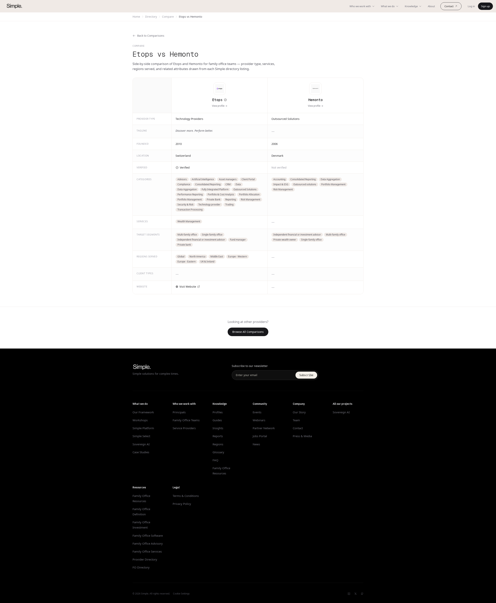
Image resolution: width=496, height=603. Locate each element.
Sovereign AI (141, 444)
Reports (218, 436)
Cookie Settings (181, 593)
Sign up (485, 6)
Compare (168, 16)
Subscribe (306, 375)
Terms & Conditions (186, 496)
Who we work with (360, 6)
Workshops (140, 420)
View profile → (219, 105)
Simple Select (141, 436)
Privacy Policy (182, 504)
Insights (218, 428)
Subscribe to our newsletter (250, 366)
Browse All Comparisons (248, 332)
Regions (218, 444)
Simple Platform (143, 428)
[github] (362, 593)
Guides (217, 420)
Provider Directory (145, 559)
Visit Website (187, 286)
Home (136, 16)
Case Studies (141, 452)
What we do (388, 6)
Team (296, 420)
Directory (151, 16)
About (431, 6)
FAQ (215, 460)
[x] (355, 593)
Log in (471, 6)
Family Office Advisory (148, 543)
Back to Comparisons (150, 35)
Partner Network (264, 428)
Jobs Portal (260, 436)
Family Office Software (148, 535)
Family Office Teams (186, 420)
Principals (179, 412)
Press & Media (302, 436)
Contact (449, 6)
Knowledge (411, 6)
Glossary (218, 452)
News (256, 444)
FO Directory (141, 567)
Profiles (218, 412)
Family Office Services (147, 551)
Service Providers (184, 428)
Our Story (299, 412)
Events (257, 412)
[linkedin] (349, 593)
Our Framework (143, 412)
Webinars (259, 420)
